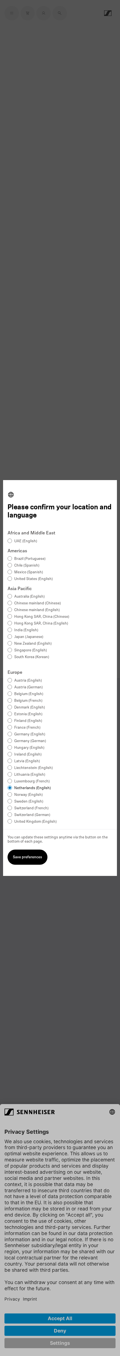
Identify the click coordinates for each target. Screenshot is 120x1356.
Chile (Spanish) (26, 565)
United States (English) (33, 579)
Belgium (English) (28, 694)
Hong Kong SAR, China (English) (41, 623)
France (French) (27, 728)
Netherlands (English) (32, 788)
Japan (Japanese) (28, 637)
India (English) (26, 630)
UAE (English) (25, 541)
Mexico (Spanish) (28, 572)
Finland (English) (28, 721)
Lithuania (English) (29, 775)
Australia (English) (29, 596)
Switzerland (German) (32, 815)
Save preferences (27, 857)
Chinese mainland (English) (37, 610)
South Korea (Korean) (31, 657)
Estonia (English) (28, 714)
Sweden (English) (28, 801)
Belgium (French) (28, 701)
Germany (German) (30, 741)
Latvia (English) (27, 761)
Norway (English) (28, 795)
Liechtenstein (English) (33, 768)
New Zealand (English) (33, 644)
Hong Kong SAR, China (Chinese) (41, 617)
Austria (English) (28, 680)
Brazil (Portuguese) (29, 559)
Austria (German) (28, 687)
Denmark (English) (29, 707)
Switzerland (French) (31, 808)
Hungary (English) (29, 748)
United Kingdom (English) (35, 822)
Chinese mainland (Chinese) (37, 603)
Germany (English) (29, 734)
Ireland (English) (28, 754)
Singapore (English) (30, 650)
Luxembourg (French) (32, 781)
